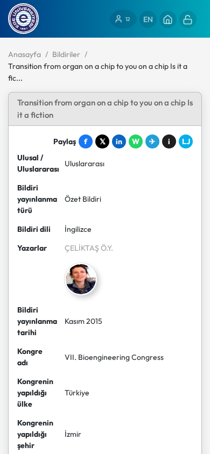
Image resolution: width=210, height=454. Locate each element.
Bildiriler (66, 54)
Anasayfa (24, 54)
